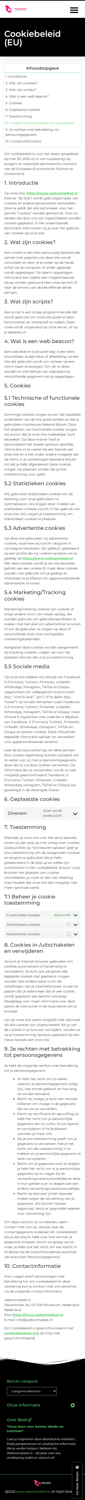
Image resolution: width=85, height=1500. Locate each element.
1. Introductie (16, 76)
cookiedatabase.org (21, 1333)
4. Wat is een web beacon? (27, 96)
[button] (74, 10)
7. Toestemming (18, 116)
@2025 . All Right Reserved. (42, 1491)
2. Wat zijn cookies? (21, 83)
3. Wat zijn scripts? (20, 90)
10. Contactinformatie (23, 141)
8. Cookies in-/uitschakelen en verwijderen (39, 123)
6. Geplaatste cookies (22, 110)
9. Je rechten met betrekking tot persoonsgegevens (32, 132)
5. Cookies (13, 103)
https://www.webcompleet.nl (51, 193)
